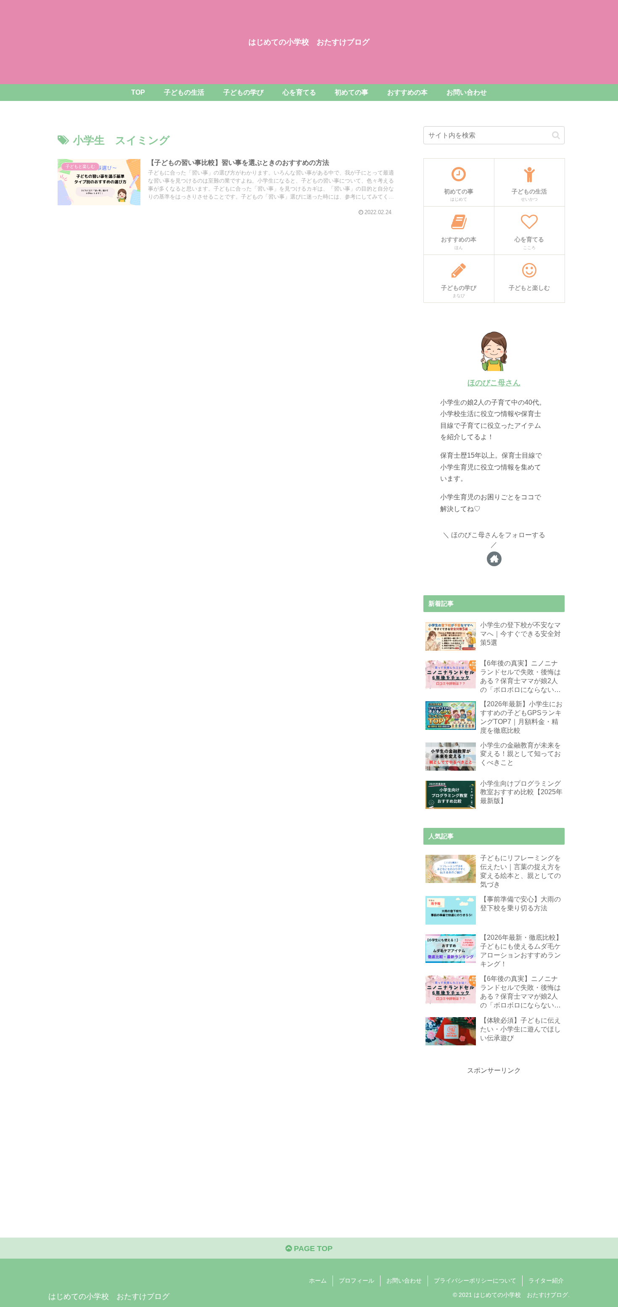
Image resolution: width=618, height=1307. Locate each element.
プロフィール (356, 1280)
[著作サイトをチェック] (494, 558)
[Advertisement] (494, 1135)
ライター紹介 (546, 1280)
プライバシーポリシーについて (475, 1280)
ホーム (318, 1280)
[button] (556, 135)
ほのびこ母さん (493, 383)
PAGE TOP (312, 1248)
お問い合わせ (404, 1280)
